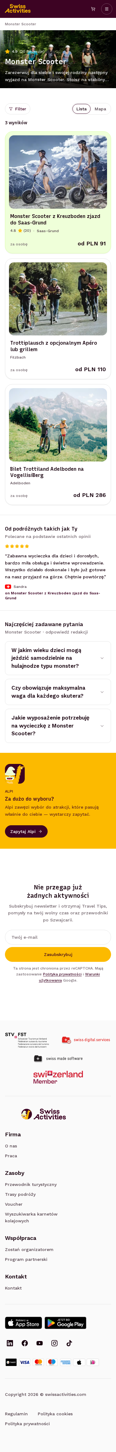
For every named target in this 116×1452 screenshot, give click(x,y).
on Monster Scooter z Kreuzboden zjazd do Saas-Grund (52, 595)
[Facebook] (25, 1344)
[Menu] (106, 8)
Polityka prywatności (62, 974)
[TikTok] (69, 1344)
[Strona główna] (18, 9)
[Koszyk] (93, 8)
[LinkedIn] (10, 1344)
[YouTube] (40, 1344)
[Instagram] (54, 1344)
